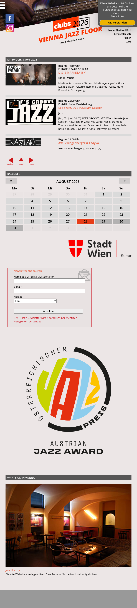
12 (50, 208)
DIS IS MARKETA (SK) (72, 73)
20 (68, 214)
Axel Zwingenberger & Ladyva (78, 143)
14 (85, 208)
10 (14, 208)
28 (32, 194)
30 (68, 194)
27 (14, 194)
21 (85, 214)
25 (32, 221)
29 (50, 194)
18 (32, 214)
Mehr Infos (117, 16)
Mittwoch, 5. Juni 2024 (22, 59)
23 (121, 214)
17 (14, 214)
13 (68, 208)
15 (103, 208)
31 (85, 194)
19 (50, 214)
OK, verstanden (117, 22)
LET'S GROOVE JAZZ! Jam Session (80, 108)
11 (32, 208)
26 (50, 221)
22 (103, 214)
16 (121, 208)
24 (14, 221)
